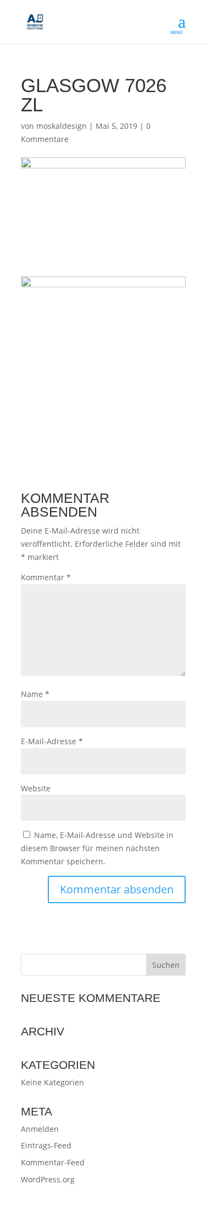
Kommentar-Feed (53, 1162)
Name (35, 694)
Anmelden (40, 1129)
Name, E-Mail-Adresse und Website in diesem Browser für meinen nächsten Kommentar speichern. (97, 848)
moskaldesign (61, 126)
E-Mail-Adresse (52, 741)
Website (36, 788)
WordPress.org (48, 1179)
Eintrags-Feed (46, 1145)
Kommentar (46, 577)
